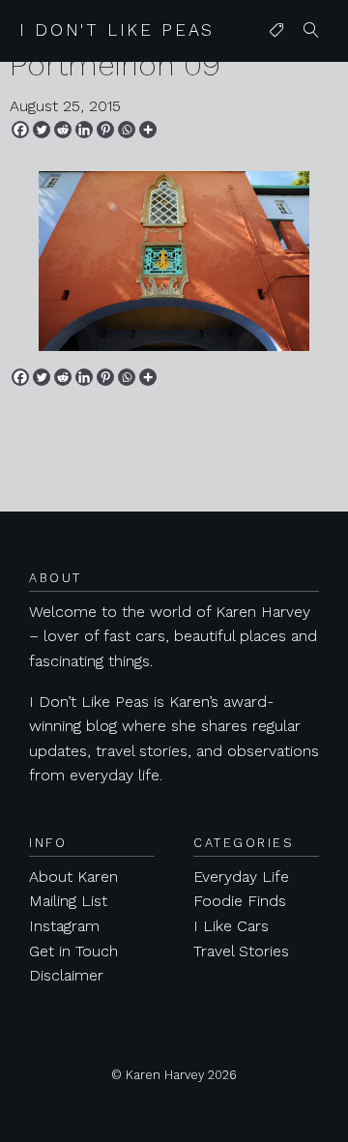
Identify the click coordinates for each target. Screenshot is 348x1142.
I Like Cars (231, 926)
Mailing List (68, 901)
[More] (148, 129)
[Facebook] (20, 129)
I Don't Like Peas (117, 30)
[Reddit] (63, 129)
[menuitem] (276, 31)
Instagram (64, 926)
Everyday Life (241, 876)
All (272, 69)
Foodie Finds (239, 901)
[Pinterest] (105, 129)
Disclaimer (66, 975)
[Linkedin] (84, 129)
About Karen (73, 876)
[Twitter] (41, 129)
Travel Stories (241, 951)
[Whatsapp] (126, 129)
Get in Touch (73, 951)
